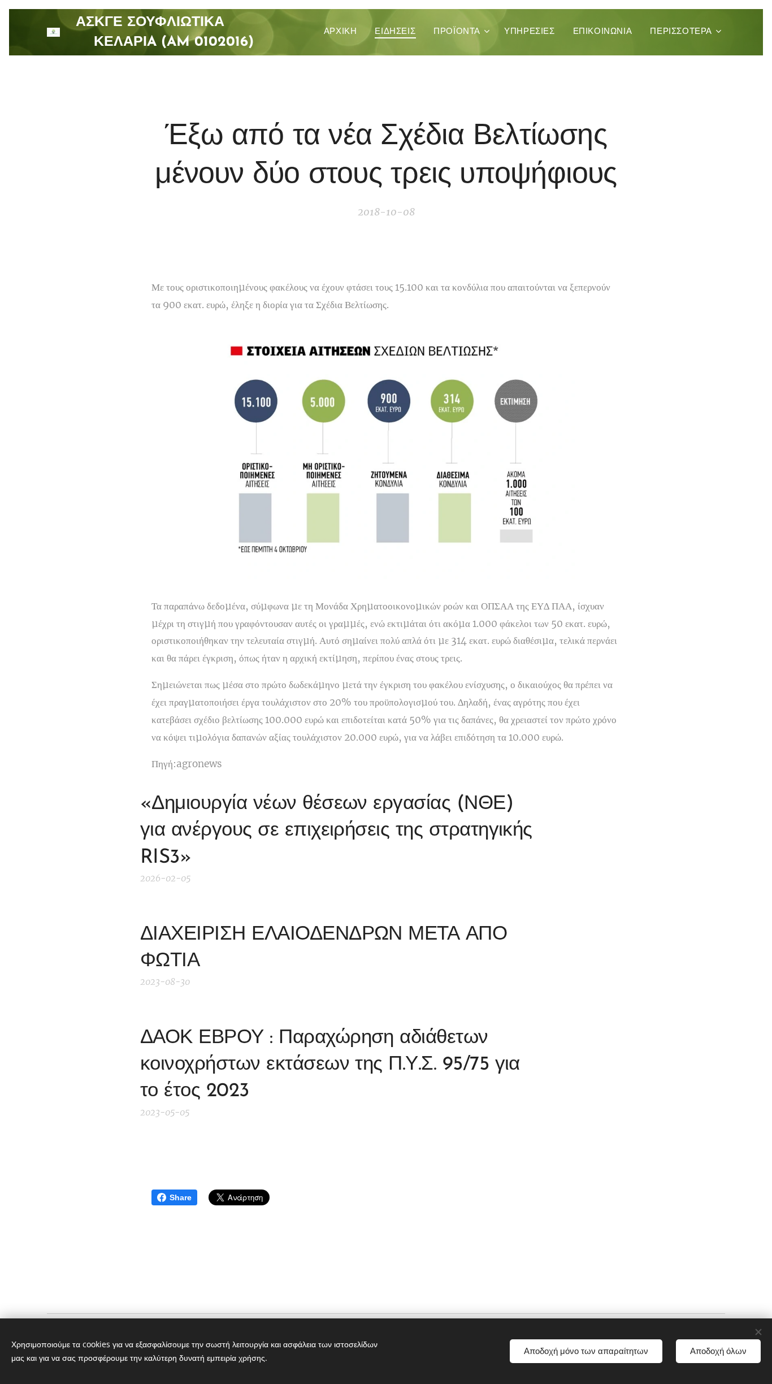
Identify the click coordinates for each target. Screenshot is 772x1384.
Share (181, 1197)
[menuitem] (343, 32)
